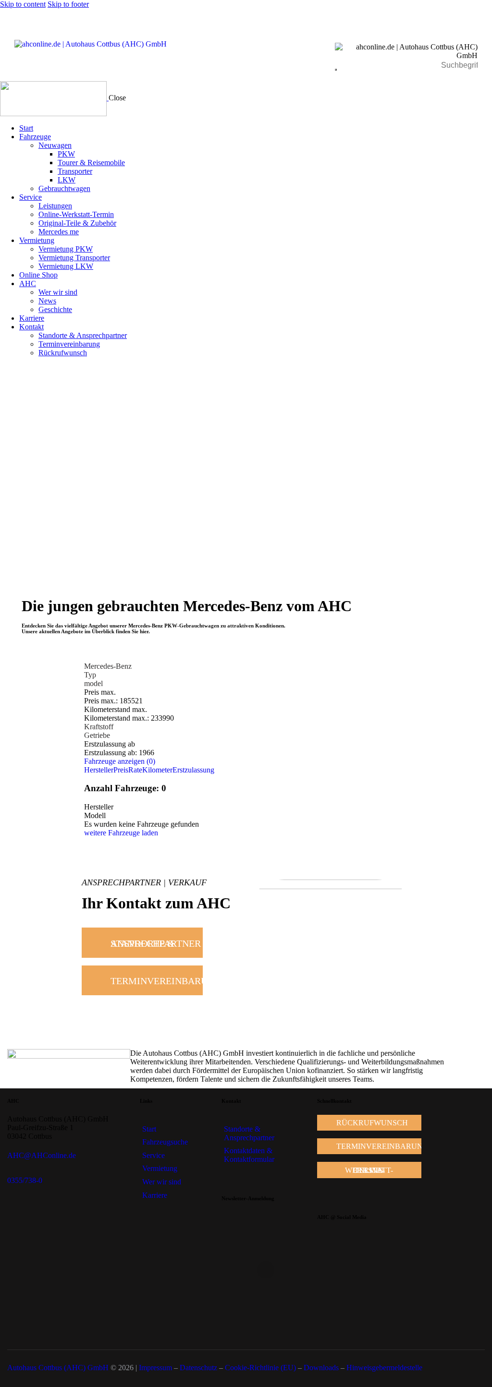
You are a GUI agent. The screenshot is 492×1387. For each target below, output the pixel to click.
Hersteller (98, 770)
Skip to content (23, 4)
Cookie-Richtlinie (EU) (260, 1367)
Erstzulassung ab (109, 744)
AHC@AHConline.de (41, 1155)
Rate (135, 770)
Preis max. (100, 692)
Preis (120, 770)
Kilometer (157, 770)
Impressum (155, 1367)
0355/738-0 (24, 1180)
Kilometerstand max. (115, 709)
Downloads (321, 1367)
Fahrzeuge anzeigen (119, 761)
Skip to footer (68, 4)
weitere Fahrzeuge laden (121, 833)
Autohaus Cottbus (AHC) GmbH (58, 1367)
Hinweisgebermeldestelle (384, 1367)
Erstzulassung (193, 770)
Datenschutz (198, 1367)
